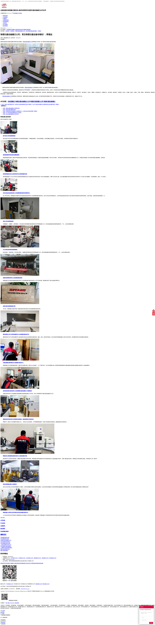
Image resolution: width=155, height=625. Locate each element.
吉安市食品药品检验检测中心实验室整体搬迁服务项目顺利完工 (16, 192)
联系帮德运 (5, 25)
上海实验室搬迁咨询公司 (5, 544)
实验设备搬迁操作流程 (5, 543)
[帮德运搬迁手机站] (4, 600)
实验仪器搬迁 (24, 29)
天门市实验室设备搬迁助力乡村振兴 (12, 112)
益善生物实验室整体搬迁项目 (9, 306)
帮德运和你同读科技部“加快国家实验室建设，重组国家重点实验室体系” (18, 419)
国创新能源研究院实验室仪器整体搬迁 (11, 154)
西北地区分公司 (46, 583)
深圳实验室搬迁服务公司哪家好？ (10, 484)
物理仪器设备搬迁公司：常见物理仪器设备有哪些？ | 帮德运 (28, 31)
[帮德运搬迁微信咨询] (9, 581)
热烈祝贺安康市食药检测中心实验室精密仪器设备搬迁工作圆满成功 (17, 390)
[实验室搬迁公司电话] (17, 13)
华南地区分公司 (38, 583)
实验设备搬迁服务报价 (5, 541)
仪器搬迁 (5, 18)
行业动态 (2, 523)
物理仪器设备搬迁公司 (27, 41)
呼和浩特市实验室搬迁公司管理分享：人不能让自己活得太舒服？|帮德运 (20, 111)
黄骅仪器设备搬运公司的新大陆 (11, 108)
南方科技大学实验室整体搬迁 (9, 135)
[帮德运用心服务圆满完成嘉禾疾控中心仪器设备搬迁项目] (27, 453)
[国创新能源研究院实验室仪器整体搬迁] (8, 152)
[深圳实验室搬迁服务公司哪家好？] (19, 481)
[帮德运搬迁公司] (4, 7)
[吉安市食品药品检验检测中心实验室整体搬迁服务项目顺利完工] (8, 190)
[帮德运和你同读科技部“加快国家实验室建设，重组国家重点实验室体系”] (19, 416)
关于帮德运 (5, 24)
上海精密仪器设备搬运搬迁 (6, 547)
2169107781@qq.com (10, 559)
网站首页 (7, 31)
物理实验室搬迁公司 (36, 101)
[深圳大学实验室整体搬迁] (19, 218)
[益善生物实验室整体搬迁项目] (19, 303)
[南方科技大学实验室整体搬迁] (8, 133)
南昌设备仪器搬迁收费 (9, 109)
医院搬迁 (29, 29)
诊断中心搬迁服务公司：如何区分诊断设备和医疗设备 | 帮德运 (17, 104)
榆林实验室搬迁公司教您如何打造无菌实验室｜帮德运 (47, 104)
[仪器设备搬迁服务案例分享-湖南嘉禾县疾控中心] (19, 360)
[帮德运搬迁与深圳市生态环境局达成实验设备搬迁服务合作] (19, 510)
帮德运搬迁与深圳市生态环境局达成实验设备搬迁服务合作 (15, 512)
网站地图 (41, 563)
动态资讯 (5, 22)
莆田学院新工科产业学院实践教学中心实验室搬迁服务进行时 (16, 334)
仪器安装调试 (6, 20)
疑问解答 (12, 31)
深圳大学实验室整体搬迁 (8, 221)
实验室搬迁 (5, 17)
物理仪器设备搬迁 (49, 101)
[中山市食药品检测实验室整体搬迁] (19, 247)
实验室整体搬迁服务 (4, 538)
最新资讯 (3, 534)
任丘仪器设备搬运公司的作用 (11, 114)
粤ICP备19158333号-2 (10, 602)
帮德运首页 (5, 15)
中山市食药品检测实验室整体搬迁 (10, 249)
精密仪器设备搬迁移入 (5, 549)
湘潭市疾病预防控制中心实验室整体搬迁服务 (12, 277)
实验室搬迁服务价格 (4, 537)
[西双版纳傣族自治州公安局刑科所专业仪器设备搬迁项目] (8, 171)
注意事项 (2, 526)
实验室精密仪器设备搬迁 (5, 546)
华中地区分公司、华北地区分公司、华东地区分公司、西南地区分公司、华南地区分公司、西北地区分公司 (33, 558)
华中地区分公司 (9, 583)
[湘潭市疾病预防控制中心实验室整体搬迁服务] (19, 275)
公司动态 (2, 520)
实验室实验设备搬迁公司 (5, 540)
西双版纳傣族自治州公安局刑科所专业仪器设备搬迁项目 (15, 173)
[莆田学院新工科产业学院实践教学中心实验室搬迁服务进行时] (19, 331)
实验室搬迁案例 (4, 531)
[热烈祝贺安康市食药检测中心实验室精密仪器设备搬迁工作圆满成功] (19, 388)
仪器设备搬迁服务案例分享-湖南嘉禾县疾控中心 (13, 362)
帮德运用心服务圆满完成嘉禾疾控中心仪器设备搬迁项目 (15, 455)
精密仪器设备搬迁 (4, 550)
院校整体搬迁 (6, 21)
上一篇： (2, 104)
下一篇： (33, 104)
